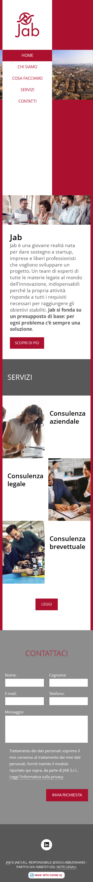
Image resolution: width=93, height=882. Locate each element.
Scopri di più (27, 342)
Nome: (10, 675)
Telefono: (56, 693)
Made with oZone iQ (48, 875)
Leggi (46, 604)
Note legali (66, 867)
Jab (8, 862)
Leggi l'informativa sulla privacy (36, 776)
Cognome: (57, 675)
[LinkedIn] (46, 844)
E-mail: (11, 693)
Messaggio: (14, 712)
